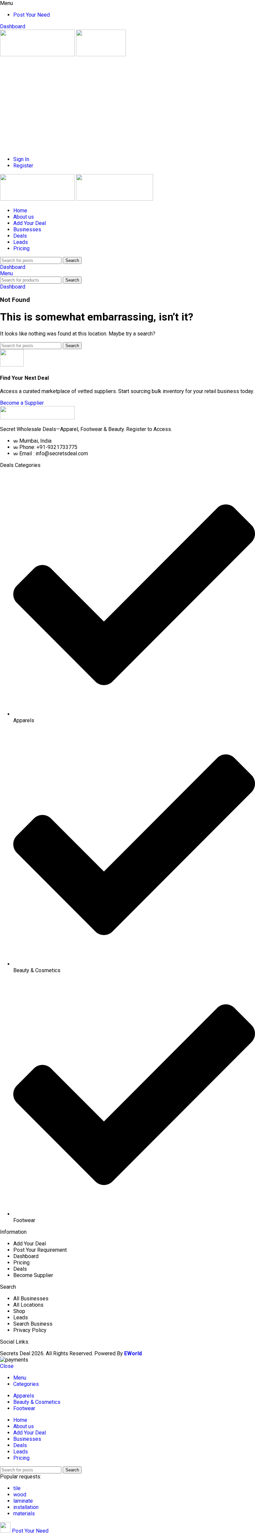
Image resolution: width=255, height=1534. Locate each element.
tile (17, 1488)
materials (24, 1513)
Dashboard (12, 26)
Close (7, 1366)
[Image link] (37, 417)
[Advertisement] (127, 104)
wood (19, 1494)
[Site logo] (38, 54)
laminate (23, 1501)
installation (26, 1507)
